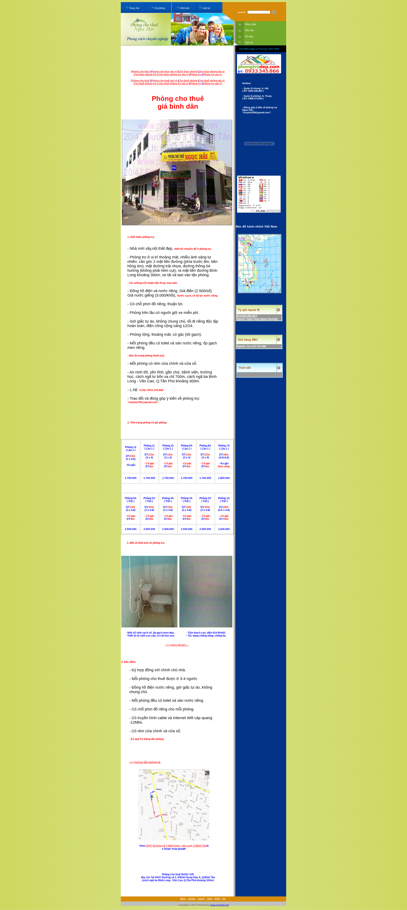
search (201, 898)
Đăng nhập (250, 24)
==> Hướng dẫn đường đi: (145, 762)
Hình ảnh (184, 8)
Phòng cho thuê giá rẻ (164, 80)
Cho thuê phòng (187, 80)
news (209, 898)
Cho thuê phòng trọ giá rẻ (173, 83)
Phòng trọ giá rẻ (212, 83)
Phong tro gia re (212, 74)
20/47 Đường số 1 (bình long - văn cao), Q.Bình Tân (176, 845)
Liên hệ (206, 8)
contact (191, 898)
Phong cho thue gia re (164, 71)
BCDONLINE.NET (246, 316)
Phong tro (196, 74)
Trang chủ (134, 8)
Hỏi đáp (249, 36)
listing (217, 898)
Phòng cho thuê (140, 80)
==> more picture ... (177, 645)
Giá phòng (160, 8)
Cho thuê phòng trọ (145, 83)
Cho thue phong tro (145, 74)
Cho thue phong (187, 71)
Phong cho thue (140, 71)
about (183, 898)
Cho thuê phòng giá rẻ (211, 80)
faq (224, 898)
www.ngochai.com (219, 905)
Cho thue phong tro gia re (173, 74)
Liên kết (249, 42)
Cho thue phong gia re (211, 71)
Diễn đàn (249, 30)
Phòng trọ (196, 83)
